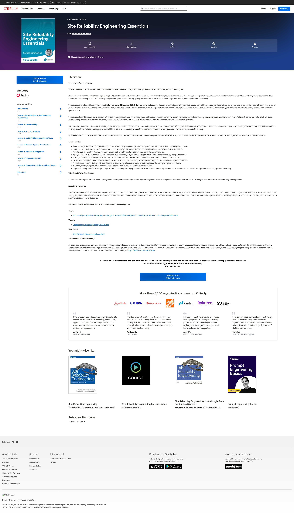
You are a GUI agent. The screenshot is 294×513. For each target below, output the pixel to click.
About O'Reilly (9, 454)
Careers (5, 462)
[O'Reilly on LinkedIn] (13, 442)
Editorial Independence (36, 507)
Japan (53, 462)
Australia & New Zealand (60, 459)
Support (33, 454)
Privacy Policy (35, 466)
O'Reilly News (8, 466)
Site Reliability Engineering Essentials (88, 234)
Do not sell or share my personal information (18, 500)
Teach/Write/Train (10, 459)
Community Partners (11, 473)
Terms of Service (8, 507)
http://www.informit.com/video (141, 250)
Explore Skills (27, 8)
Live (64, 8)
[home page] (11, 8)
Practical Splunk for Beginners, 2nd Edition (91, 225)
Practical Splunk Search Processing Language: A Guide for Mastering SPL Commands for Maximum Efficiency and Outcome (125, 215)
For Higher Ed (42, 2)
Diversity (6, 480)
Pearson (255, 47)
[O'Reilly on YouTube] (17, 442)
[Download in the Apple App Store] (156, 468)
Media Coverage (9, 469)
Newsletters (34, 462)
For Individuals (57, 2)
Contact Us (34, 459)
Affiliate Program (9, 476)
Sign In (273, 8)
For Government (27, 2)
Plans (263, 8)
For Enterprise (11, 2)
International (57, 454)
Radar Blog (53, 8)
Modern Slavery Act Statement (57, 507)
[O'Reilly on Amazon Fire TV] (233, 468)
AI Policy (33, 469)
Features (40, 8)
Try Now (283, 8)
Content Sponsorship (11, 484)
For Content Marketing (75, 2)
